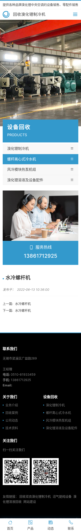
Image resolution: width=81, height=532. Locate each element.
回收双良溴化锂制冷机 (35, 496)
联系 (71, 528)
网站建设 (29, 501)
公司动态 (11, 420)
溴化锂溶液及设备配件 (25, 180)
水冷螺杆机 (23, 304)
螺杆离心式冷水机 (21, 159)
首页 (10, 528)
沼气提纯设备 (62, 496)
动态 (50, 528)
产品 (30, 528)
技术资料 (11, 428)
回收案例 (11, 412)
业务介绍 (11, 405)
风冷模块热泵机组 (21, 169)
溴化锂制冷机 (18, 148)
